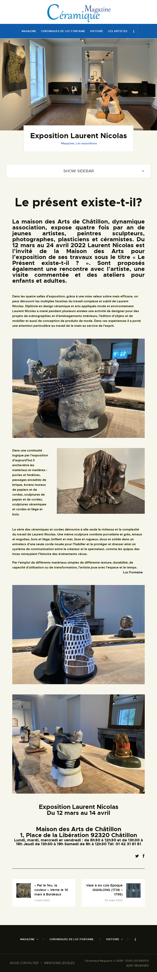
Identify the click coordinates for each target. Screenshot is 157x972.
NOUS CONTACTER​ (24, 963)
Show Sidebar (78, 171)
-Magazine (67, 143)
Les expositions (86, 143)
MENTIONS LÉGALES (59, 963)
